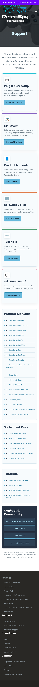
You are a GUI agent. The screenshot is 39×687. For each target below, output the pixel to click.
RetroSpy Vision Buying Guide (20, 490)
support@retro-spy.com (19, 543)
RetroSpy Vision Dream (17, 355)
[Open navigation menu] (36, 11)
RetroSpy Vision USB (16, 360)
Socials (6, 670)
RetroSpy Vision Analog (17, 330)
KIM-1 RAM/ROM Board (18, 390)
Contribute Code (10, 652)
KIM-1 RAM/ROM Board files (20, 443)
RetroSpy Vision (15, 350)
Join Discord (19, 536)
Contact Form (19, 528)
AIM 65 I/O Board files (17, 438)
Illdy (18, 13)
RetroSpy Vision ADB (17, 345)
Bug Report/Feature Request (14, 662)
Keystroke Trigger (15, 485)
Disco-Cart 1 (13, 375)
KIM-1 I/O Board (15, 385)
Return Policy (9, 587)
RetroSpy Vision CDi (16, 335)
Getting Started (9, 621)
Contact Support (13, 295)
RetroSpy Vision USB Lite (18, 325)
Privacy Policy (9, 591)
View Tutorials (12, 258)
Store (6, 639)
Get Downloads (12, 219)
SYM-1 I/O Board (15, 405)
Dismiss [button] (33, 2)
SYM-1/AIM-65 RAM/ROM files (21, 453)
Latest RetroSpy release (17, 433)
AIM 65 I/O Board (15, 380)
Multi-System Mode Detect (19, 480)
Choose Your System (14, 102)
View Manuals (12, 182)
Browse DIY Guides (14, 142)
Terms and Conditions (12, 583)
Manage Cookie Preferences (14, 595)
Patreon (7, 643)
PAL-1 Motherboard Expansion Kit (21, 395)
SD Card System (15, 400)
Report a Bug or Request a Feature (19, 521)
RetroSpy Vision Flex (16, 320)
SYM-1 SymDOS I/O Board (19, 414)
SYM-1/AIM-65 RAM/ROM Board (22, 409)
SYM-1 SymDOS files (16, 458)
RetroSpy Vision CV (16, 340)
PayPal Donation (10, 648)
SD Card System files (16, 448)
